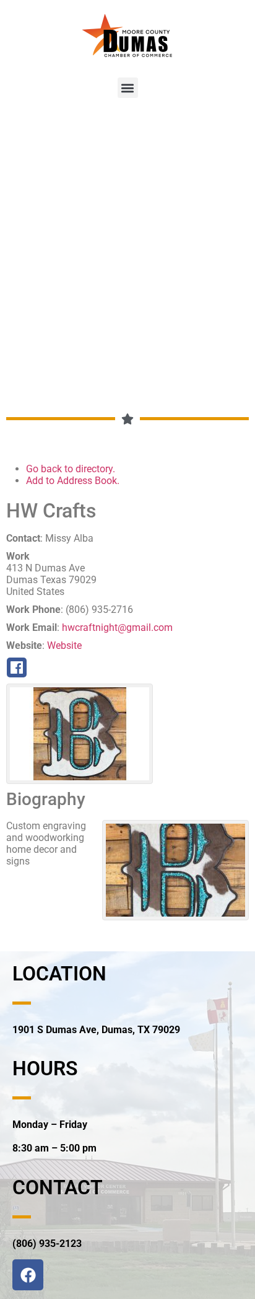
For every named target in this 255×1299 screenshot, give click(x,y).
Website (64, 645)
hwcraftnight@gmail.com (117, 627)
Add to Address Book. (72, 481)
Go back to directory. (70, 469)
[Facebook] (27, 1274)
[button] (128, 87)
